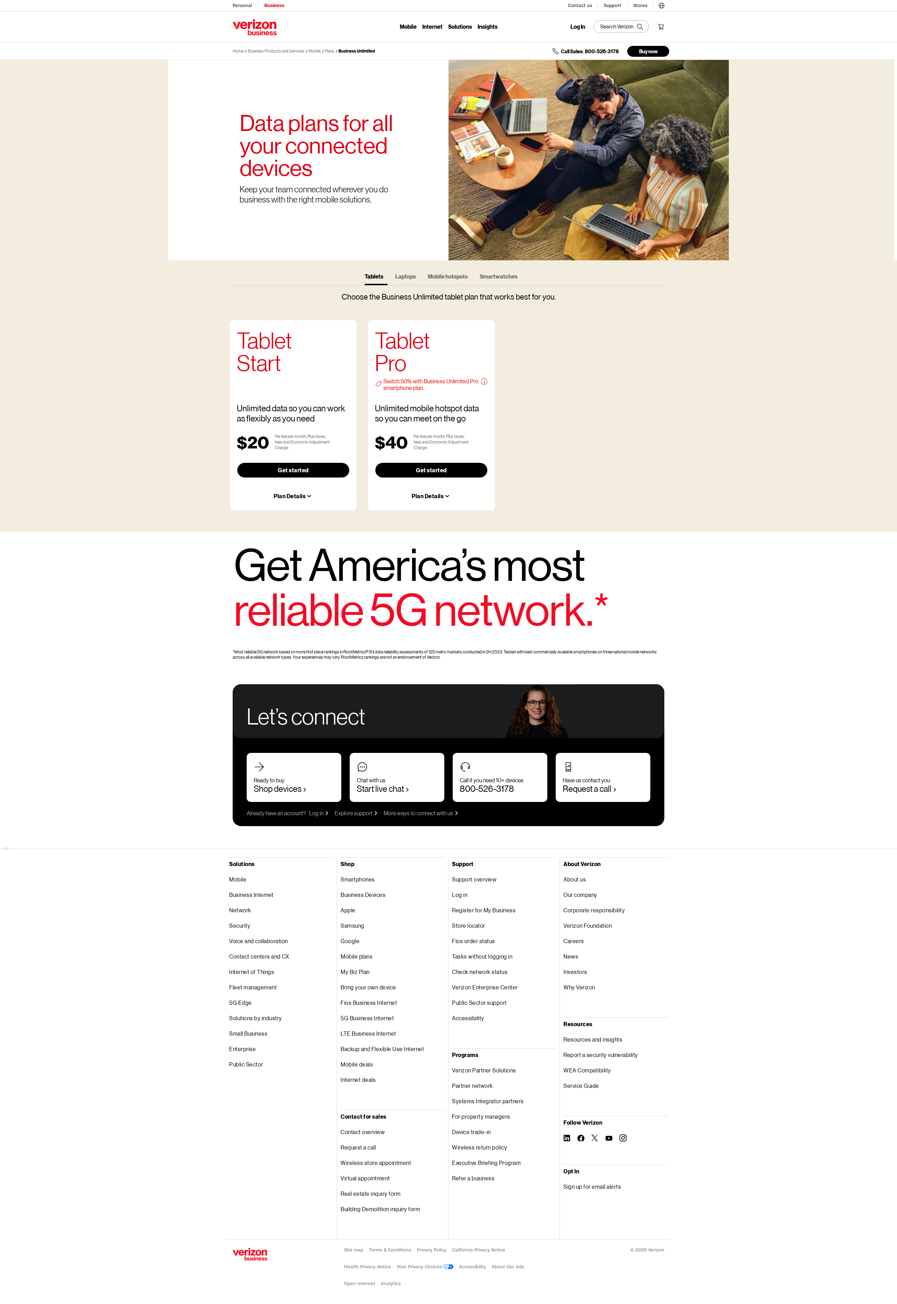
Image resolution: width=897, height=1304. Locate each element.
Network (240, 910)
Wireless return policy (479, 1147)
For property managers (481, 1116)
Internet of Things (251, 971)
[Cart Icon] (661, 26)
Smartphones (358, 879)
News (570, 956)
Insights (488, 26)
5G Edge (240, 1002)
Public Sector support (479, 1002)
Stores (640, 5)
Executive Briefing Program (486, 1162)
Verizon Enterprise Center (485, 987)
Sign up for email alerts (592, 1186)
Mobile (408, 26)
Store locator (468, 925)
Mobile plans (356, 956)
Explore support (353, 813)
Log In (577, 26)
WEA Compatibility (587, 1070)
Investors (575, 971)
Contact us (580, 5)
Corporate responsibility (594, 910)
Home (238, 51)
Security (239, 925)
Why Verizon (579, 987)
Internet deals (358, 1079)
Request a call (587, 788)
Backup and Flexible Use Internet (382, 1048)
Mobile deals (357, 1064)
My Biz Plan (355, 971)
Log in (316, 813)
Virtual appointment (365, 1178)
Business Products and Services (276, 51)
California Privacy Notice (478, 1249)
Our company (580, 894)
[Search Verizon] (621, 26)
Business (274, 5)
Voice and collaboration (258, 941)
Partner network (472, 1085)
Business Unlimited (356, 51)
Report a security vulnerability (600, 1054)
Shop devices (277, 788)
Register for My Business (483, 910)
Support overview (474, 879)
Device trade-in (471, 1131)
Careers (573, 941)
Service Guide (581, 1085)
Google (350, 941)
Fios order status (473, 941)
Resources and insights (592, 1039)
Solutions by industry (255, 1018)
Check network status (479, 971)
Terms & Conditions (390, 1249)
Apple (348, 910)
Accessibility (468, 1018)
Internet (432, 26)
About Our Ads (508, 1266)
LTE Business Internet (368, 1033)
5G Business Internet (367, 1018)
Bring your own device (368, 987)
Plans (329, 51)
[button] (661, 4)
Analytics (391, 1283)
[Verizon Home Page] (250, 1254)
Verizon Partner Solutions (484, 1070)
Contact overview (363, 1131)
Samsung (352, 925)
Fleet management (253, 987)
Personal (242, 5)
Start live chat (380, 788)
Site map (353, 1249)
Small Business (248, 1033)
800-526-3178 (487, 788)
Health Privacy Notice (367, 1266)
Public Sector (246, 1064)
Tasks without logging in (482, 956)
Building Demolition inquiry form (380, 1209)
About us (574, 879)
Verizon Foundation (587, 925)
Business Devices (363, 894)
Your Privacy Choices (420, 1266)
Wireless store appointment (376, 1162)
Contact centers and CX (259, 956)
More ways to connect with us (418, 813)
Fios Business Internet (369, 1002)
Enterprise (242, 1048)
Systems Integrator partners (488, 1101)
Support (612, 5)
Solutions (460, 26)
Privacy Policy (431, 1249)
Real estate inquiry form (370, 1193)
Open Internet (359, 1283)
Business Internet (251, 894)
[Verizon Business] (255, 27)
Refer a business (473, 1178)
